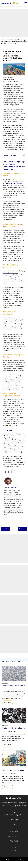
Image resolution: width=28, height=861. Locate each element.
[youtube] (9, 851)
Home (3, 40)
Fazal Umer (10, 77)
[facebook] (9, 846)
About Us (14, 824)
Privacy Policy (14, 834)
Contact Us (14, 829)
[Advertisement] (14, 23)
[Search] (22, 3)
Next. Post (22, 529)
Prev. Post (6, 529)
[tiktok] (14, 851)
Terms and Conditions (14, 836)
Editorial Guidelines (14, 831)
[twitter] (14, 846)
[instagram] (18, 851)
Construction (10, 40)
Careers (14, 827)
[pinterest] (18, 846)
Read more (6, 701)
